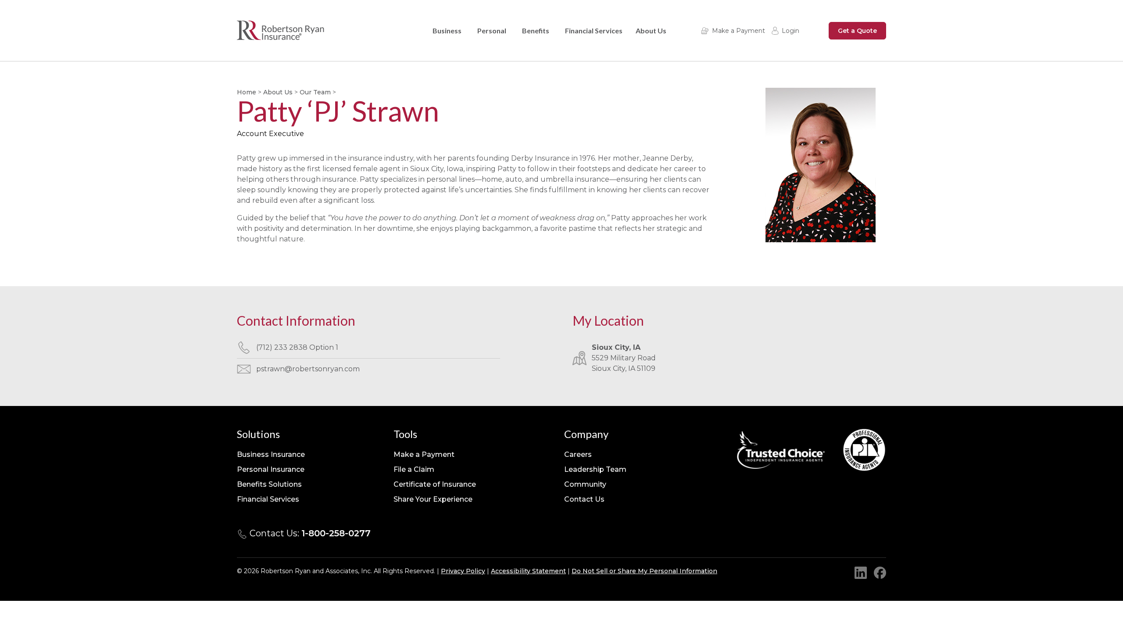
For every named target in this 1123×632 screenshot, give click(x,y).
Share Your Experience (432, 499)
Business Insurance (271, 454)
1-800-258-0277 (336, 533)
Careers (578, 454)
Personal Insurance (270, 469)
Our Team (315, 92)
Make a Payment (738, 31)
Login (790, 31)
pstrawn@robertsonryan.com (308, 369)
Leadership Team (595, 469)
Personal (491, 30)
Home (246, 92)
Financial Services (593, 30)
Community (585, 484)
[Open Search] (813, 30)
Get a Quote (857, 31)
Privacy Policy (463, 571)
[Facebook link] (880, 573)
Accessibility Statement (528, 571)
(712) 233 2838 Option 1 (297, 347)
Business (447, 30)
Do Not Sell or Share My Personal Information (644, 571)
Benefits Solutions (269, 484)
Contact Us (584, 499)
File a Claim (413, 469)
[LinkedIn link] (861, 573)
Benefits (535, 30)
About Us (651, 30)
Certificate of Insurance (434, 484)
